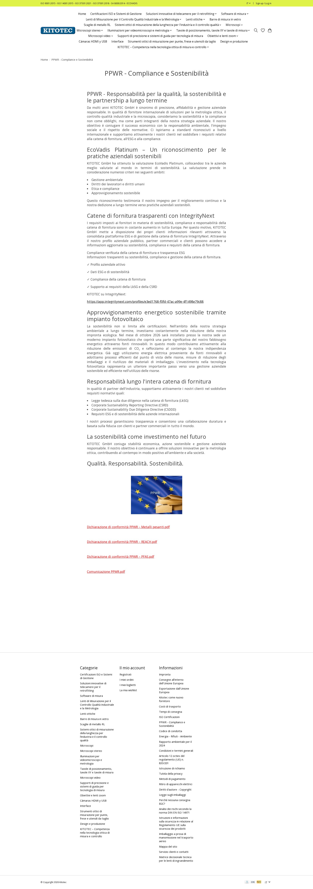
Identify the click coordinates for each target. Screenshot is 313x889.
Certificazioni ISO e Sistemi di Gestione (116, 14)
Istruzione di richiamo (172, 768)
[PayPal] (259, 882)
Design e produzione (234, 41)
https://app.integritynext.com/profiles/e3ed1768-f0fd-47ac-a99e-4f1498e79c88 (145, 301)
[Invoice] (247, 882)
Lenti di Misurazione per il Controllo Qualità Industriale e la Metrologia (97, 704)
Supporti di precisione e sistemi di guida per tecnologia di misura (160, 36)
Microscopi (86, 745)
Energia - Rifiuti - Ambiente (175, 736)
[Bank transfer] (253, 882)
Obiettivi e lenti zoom (93, 795)
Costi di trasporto (170, 706)
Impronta (164, 674)
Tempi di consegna (170, 711)
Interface (117, 41)
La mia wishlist (128, 690)
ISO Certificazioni (169, 717)
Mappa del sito (168, 846)
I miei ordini (126, 679)
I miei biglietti (128, 685)
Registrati (125, 674)
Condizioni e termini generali (176, 750)
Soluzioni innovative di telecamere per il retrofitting (93, 686)
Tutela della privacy (170, 773)
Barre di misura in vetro (225, 19)
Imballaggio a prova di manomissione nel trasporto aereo (176, 837)
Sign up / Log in (263, 3)
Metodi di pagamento (172, 779)
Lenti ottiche (87, 713)
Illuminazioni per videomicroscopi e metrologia (91, 759)
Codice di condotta (170, 731)
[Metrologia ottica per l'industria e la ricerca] (58, 30)
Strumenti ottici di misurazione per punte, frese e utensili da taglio (172, 41)
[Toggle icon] (255, 30)
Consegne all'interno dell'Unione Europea (171, 681)
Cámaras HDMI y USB (93, 41)
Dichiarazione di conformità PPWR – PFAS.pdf (120, 556)
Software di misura (91, 696)
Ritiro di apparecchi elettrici (175, 784)
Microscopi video (90, 777)
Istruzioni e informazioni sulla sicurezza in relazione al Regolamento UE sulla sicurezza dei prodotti (176, 823)
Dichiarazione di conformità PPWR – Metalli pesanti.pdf (128, 527)
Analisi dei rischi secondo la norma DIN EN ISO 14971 (175, 810)
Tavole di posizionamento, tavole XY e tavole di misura (96, 770)
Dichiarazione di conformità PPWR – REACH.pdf (122, 542)
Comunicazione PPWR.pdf (106, 571)
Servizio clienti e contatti (173, 852)
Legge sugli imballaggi (172, 795)
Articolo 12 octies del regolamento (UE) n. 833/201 (171, 759)
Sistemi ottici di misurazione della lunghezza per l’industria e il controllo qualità (97, 735)
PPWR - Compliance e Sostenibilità (172, 724)
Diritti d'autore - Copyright (175, 789)
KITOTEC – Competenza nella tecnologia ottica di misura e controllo (95, 832)
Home (82, 14)
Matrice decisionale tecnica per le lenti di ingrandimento (176, 858)
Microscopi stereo (91, 751)
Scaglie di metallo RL (97, 25)
